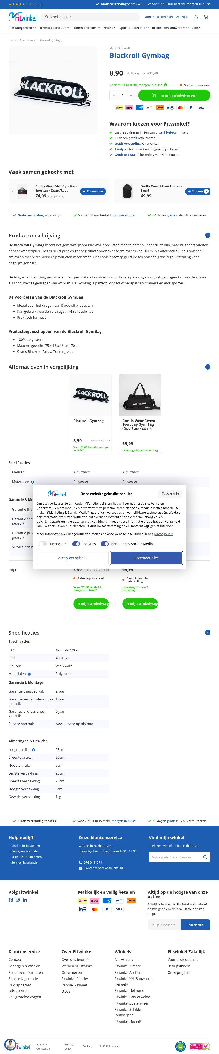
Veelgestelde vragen (25, 997)
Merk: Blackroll (120, 48)
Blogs (66, 991)
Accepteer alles (146, 558)
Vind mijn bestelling (25, 846)
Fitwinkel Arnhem (128, 972)
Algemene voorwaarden (43, 1046)
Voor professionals (183, 959)
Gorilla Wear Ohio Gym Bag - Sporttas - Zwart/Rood (56, 188)
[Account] (196, 17)
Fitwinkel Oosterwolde (132, 997)
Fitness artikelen (85, 28)
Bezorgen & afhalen (25, 851)
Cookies (87, 1046)
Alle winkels (124, 959)
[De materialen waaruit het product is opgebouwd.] (32, 482)
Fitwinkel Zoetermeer (132, 1003)
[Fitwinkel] (19, 1047)
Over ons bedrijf (74, 959)
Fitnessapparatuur (52, 28)
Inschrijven (195, 925)
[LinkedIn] (25, 900)
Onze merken (72, 972)
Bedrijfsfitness (179, 966)
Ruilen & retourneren (26, 857)
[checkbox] (52, 543)
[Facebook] (11, 900)
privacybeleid (163, 534)
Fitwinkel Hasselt (128, 1021)
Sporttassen (27, 40)
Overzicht (172, 494)
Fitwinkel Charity (75, 978)
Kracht (108, 28)
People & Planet (74, 985)
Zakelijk (181, 17)
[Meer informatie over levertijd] (165, 84)
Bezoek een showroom (168, 28)
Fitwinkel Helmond (129, 990)
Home (12, 40)
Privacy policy (69, 1046)
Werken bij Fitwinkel (77, 966)
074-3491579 (93, 862)
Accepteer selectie (72, 558)
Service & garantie (24, 862)
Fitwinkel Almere (128, 966)
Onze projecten (180, 972)
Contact (15, 959)
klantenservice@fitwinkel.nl (103, 868)
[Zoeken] (205, 857)
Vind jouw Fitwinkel (158, 17)
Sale (195, 28)
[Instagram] (18, 900)
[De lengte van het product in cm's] (33, 749)
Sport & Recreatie (132, 28)
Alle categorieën (20, 28)
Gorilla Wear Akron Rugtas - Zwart (161, 188)
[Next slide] (206, 191)
